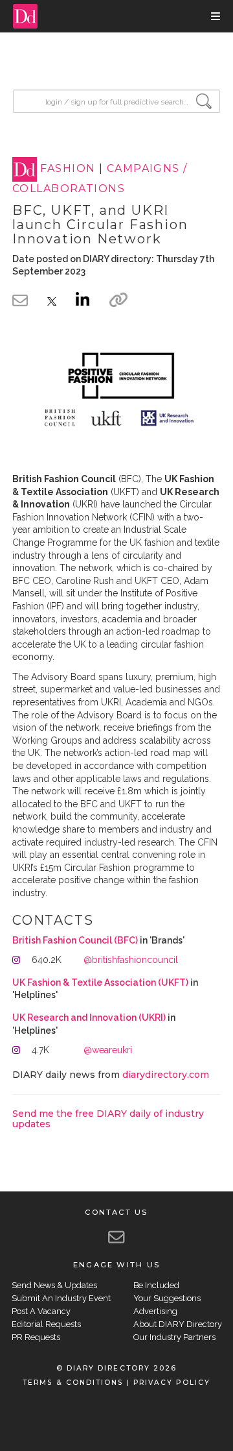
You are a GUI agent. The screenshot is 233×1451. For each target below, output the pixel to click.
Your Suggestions (167, 1298)
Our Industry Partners (174, 1337)
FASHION (67, 169)
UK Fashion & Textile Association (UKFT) (100, 982)
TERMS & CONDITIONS (73, 1382)
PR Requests (36, 1337)
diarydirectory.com (165, 1074)
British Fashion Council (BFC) (75, 940)
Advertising (155, 1311)
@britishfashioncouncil (130, 960)
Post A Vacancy (41, 1311)
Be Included (156, 1285)
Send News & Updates (54, 1285)
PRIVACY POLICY (171, 1382)
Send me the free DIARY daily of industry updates (108, 1118)
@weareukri (107, 1050)
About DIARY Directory (177, 1324)
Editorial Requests (46, 1324)
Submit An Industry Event (61, 1298)
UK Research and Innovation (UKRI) (89, 1017)
